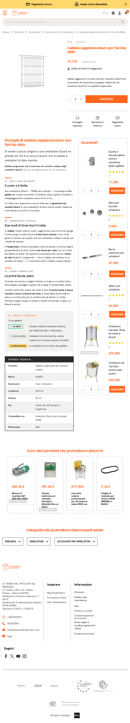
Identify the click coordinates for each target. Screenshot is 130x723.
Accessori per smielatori (73, 541)
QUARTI (80, 41)
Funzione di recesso (84, 633)
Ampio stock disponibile (93, 4)
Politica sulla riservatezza (80, 599)
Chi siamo (79, 592)
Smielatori (37, 541)
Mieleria (10, 541)
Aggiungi (117, 190)
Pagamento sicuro (41, 4)
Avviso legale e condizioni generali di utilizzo (84, 625)
